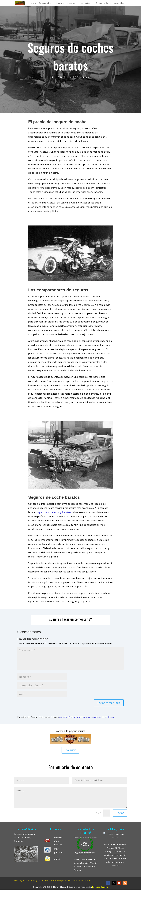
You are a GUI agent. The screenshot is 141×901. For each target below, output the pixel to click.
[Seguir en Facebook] (108, 883)
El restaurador (102, 3)
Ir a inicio (70, 750)
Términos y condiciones (37, 880)
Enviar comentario (109, 703)
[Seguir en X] (114, 883)
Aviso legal (19, 880)
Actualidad (119, 3)
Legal (69, 77)
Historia (58, 3)
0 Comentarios (82, 77)
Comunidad (44, 3)
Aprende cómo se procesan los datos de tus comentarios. (86, 717)
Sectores (71, 3)
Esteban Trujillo (100, 886)
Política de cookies (82, 880)
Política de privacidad (61, 880)
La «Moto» (85, 3)
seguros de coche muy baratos (53, 512)
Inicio (33, 3)
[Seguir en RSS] (125, 883)
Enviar (120, 813)
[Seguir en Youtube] (119, 883)
